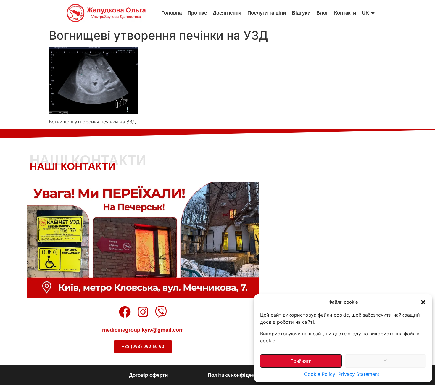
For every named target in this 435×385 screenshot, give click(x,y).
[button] (423, 302)
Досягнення (227, 13)
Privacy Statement (358, 374)
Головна (171, 13)
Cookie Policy (319, 374)
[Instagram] (143, 312)
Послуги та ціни (266, 13)
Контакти (345, 13)
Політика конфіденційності (241, 375)
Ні (385, 361)
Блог (322, 13)
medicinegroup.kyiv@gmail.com (143, 330)
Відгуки (301, 13)
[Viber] (161, 312)
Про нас (197, 13)
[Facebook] (125, 312)
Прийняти (301, 361)
